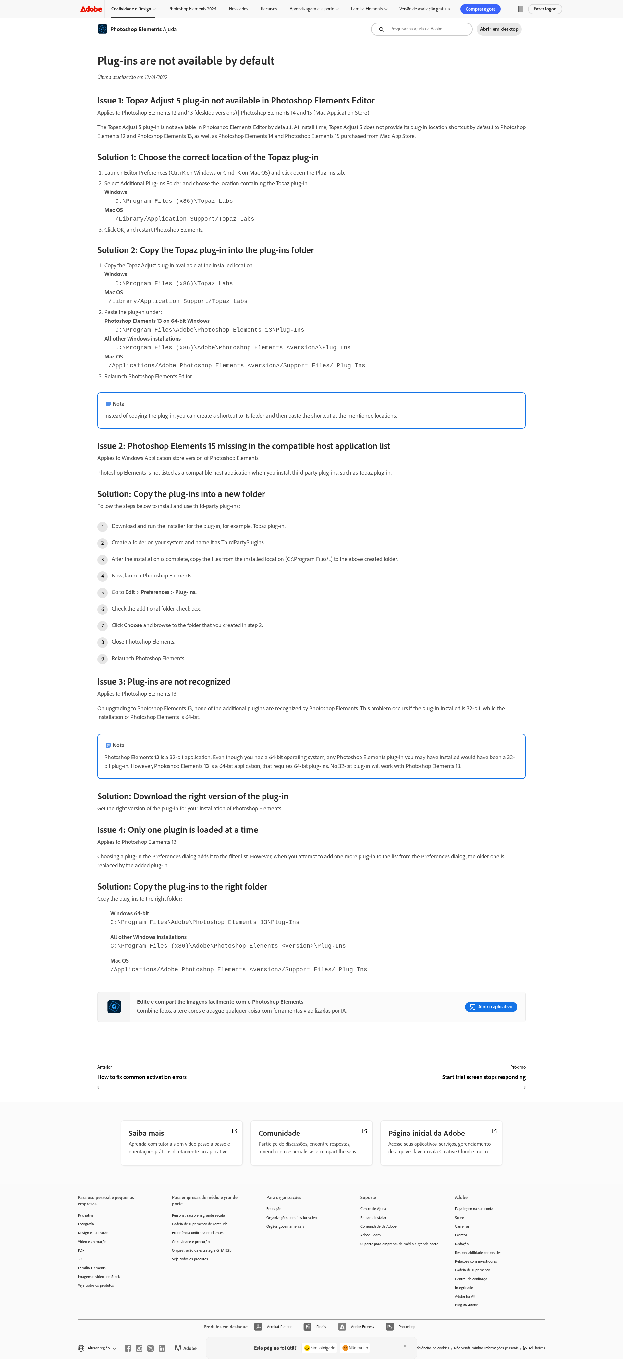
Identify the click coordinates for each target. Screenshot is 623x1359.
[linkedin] (162, 1348)
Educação (273, 1209)
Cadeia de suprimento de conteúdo (199, 1224)
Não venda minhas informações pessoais (486, 1348)
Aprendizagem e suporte (312, 9)
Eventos (461, 1235)
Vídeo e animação (92, 1241)
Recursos (269, 9)
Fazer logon (545, 9)
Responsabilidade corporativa (478, 1252)
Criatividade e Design (131, 9)
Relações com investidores (476, 1261)
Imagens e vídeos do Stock (99, 1276)
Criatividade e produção (191, 1241)
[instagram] (139, 1348)
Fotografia (86, 1224)
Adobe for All (465, 1296)
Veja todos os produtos (96, 1285)
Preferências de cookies (430, 1348)
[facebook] (128, 1348)
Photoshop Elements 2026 (192, 9)
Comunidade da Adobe (378, 1226)
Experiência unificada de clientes (198, 1233)
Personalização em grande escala (198, 1215)
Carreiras (462, 1226)
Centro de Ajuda (373, 1209)
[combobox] (422, 29)
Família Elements (367, 9)
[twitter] (150, 1348)
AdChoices (537, 1348)
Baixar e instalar (373, 1217)
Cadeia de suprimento (472, 1270)
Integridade (464, 1287)
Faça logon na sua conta (474, 1209)
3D (80, 1259)
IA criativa (86, 1215)
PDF (81, 1250)
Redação (462, 1244)
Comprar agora (480, 9)
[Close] (405, 1346)
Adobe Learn (370, 1235)
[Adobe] (91, 9)
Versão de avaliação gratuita (424, 9)
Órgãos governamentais (285, 1226)
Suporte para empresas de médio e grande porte (397, 1244)
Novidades (238, 9)
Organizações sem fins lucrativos (292, 1217)
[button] (520, 9)
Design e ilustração (93, 1233)
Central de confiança (471, 1279)
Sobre (459, 1217)
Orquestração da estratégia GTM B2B (202, 1250)
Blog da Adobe (466, 1305)
